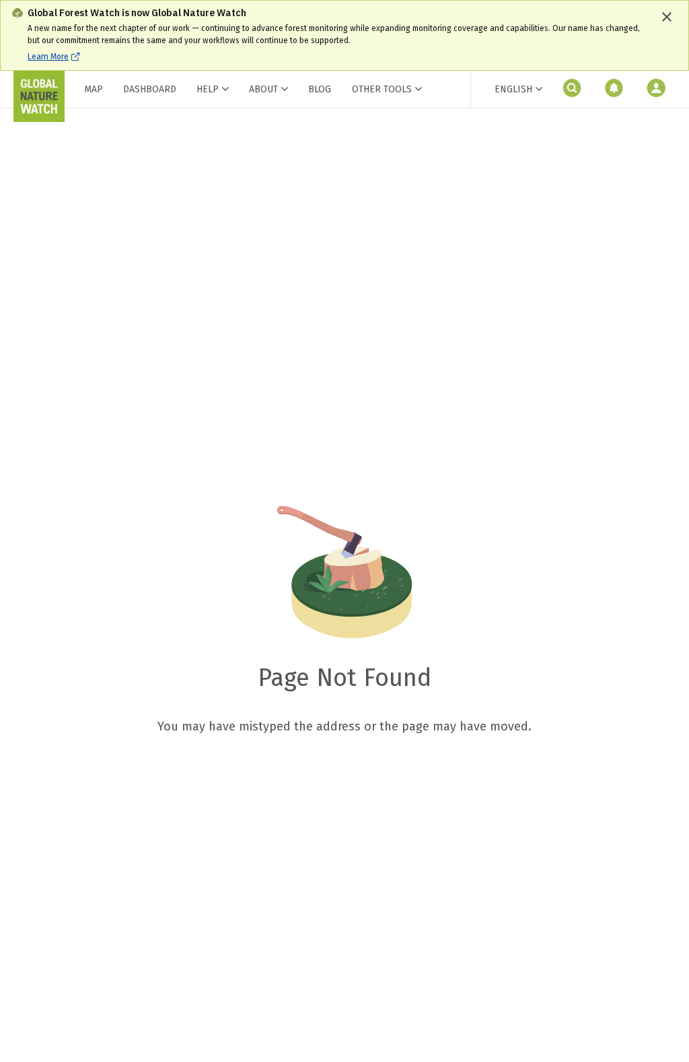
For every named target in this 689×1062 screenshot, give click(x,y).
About (263, 89)
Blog (319, 89)
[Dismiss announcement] (667, 17)
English (513, 89)
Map (93, 89)
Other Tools (382, 89)
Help (207, 89)
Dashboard (149, 89)
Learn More (48, 56)
